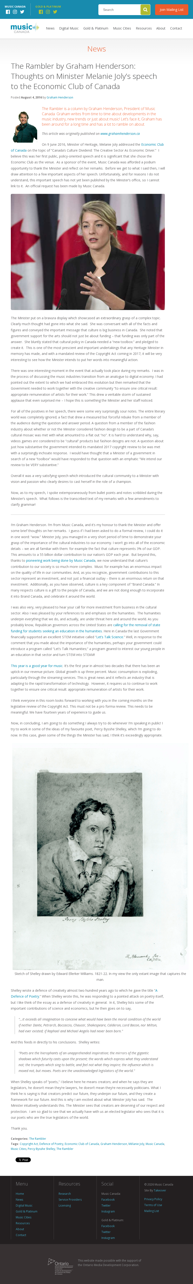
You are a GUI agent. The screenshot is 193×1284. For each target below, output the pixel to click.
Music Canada (155, 1144)
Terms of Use (153, 1205)
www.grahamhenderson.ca (120, 133)
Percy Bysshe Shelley (41, 1149)
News (50, 28)
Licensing (65, 1205)
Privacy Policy (153, 1199)
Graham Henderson (60, 97)
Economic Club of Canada (82, 1144)
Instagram (108, 1211)
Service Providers (70, 1200)
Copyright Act (29, 1144)
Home (20, 1194)
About (160, 28)
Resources (144, 28)
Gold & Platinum (95, 28)
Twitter (106, 1205)
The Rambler (37, 1139)
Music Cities (122, 28)
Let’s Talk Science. (110, 637)
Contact (176, 28)
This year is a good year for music (37, 665)
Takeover (160, 1190)
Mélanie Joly (136, 1144)
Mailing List (151, 1211)
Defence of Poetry (51, 1144)
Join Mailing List (172, 9)
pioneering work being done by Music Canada (60, 560)
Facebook (108, 1200)
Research (65, 1194)
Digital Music (69, 28)
